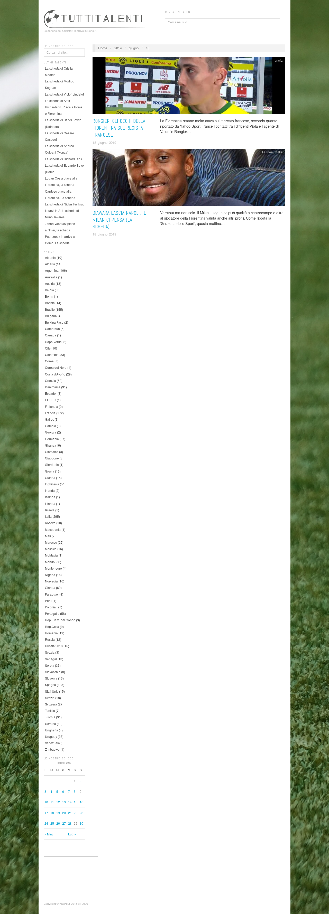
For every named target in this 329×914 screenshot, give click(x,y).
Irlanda (50, 490)
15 (75, 802)
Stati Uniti (51, 691)
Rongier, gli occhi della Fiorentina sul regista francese (119, 128)
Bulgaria (51, 316)
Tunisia (50, 710)
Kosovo (50, 523)
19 (58, 813)
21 (70, 813)
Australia (51, 277)
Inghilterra (52, 484)
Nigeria (50, 574)
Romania (51, 633)
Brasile (50, 309)
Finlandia (51, 406)
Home (102, 47)
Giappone (52, 458)
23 (81, 813)
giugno (134, 47)
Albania (50, 257)
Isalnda (50, 497)
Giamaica (51, 451)
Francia (50, 413)
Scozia (49, 652)
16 (81, 802)
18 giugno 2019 (104, 142)
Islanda (50, 503)
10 (46, 802)
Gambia (50, 425)
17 (46, 813)
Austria (50, 283)
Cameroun (52, 328)
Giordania (52, 464)
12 (58, 802)
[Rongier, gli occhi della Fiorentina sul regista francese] (189, 86)
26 (58, 823)
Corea (49, 361)
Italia (48, 516)
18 (52, 813)
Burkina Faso (54, 322)
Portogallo (52, 613)
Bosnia (50, 302)
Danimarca (52, 387)
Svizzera (51, 704)
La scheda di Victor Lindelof (64, 94)
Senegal (51, 659)
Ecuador (51, 393)
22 (75, 813)
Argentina (52, 270)
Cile (48, 348)
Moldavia (51, 555)
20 (64, 813)
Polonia (50, 607)
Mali (48, 536)
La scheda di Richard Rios (63, 159)
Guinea (50, 477)
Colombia (52, 354)
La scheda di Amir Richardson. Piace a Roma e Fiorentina (64, 107)
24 (46, 823)
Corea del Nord (56, 367)
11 (52, 802)
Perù (48, 600)
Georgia (50, 432)
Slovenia (51, 678)
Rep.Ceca (52, 626)
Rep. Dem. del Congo (60, 620)
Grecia (49, 471)
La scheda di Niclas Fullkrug (65, 204)
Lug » (72, 834)
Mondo (50, 562)
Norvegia (51, 581)
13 (64, 802)
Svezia (49, 697)
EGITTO (50, 400)
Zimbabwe (52, 749)
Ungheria (51, 730)
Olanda (50, 587)
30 (81, 823)
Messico (51, 548)
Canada (50, 335)
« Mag (48, 834)
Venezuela (52, 743)
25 (52, 823)
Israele (49, 510)
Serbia (49, 665)
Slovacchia (52, 672)
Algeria (50, 264)
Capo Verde (53, 342)
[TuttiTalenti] (95, 18)
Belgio (49, 290)
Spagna (50, 684)
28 (70, 823)
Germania (52, 439)
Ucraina (50, 723)
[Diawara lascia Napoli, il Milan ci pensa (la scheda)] (189, 178)
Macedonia (53, 529)
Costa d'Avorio (55, 374)
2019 (118, 47)
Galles (49, 419)
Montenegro (53, 568)
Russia (50, 639)
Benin (49, 296)
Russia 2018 (54, 646)
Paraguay (52, 594)
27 (64, 823)
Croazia (50, 380)
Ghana (49, 445)
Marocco (51, 542)
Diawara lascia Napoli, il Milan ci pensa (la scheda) (119, 220)
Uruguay (51, 736)
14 (70, 802)
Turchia (50, 717)
